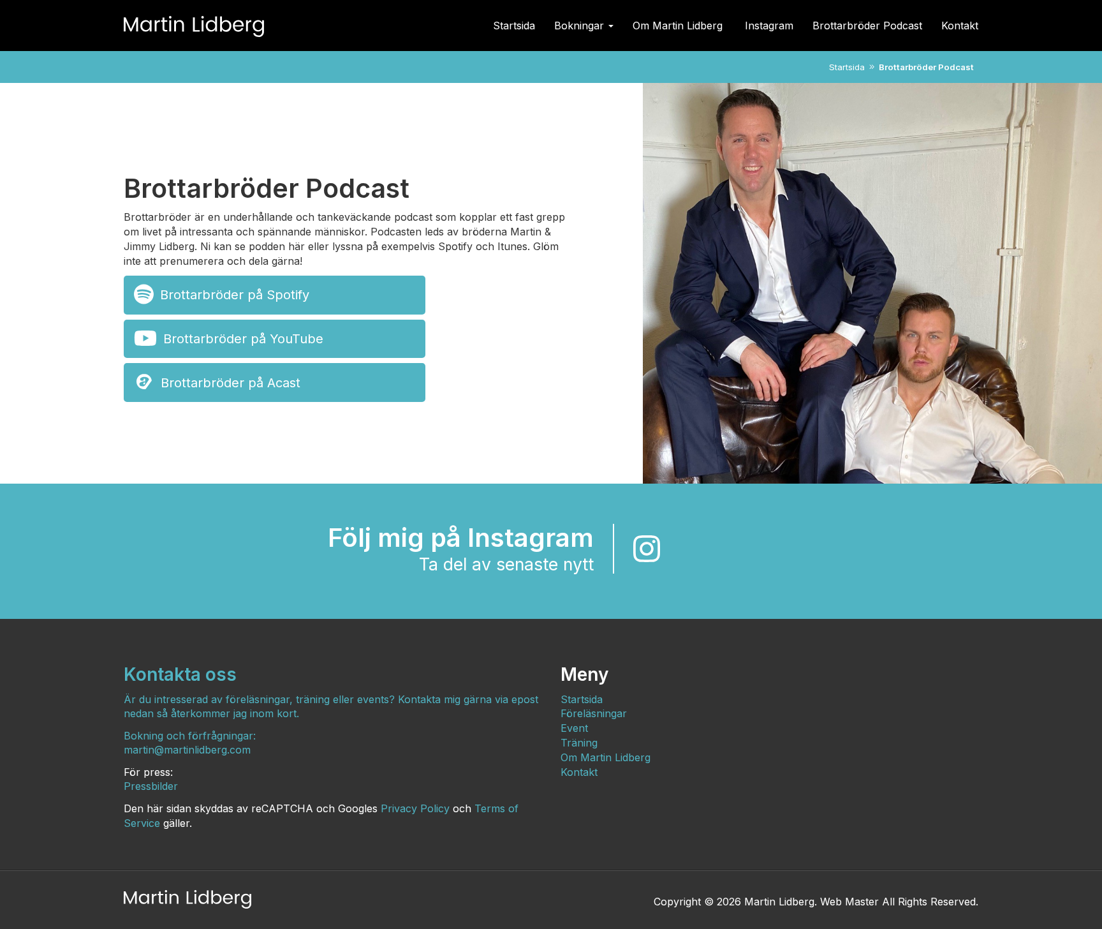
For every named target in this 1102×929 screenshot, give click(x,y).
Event (574, 728)
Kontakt (959, 25)
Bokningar (580, 25)
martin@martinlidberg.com (187, 749)
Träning (579, 742)
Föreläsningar (594, 713)
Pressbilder (151, 786)
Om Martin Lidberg (679, 25)
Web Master (849, 901)
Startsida (514, 25)
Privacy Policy (415, 808)
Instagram (769, 25)
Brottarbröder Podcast (867, 25)
